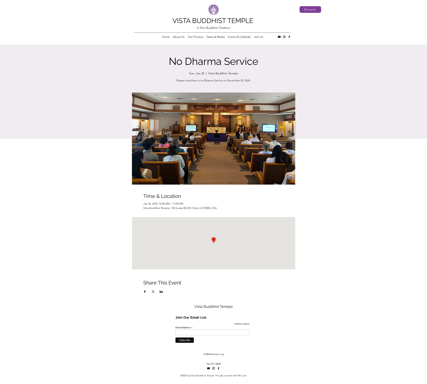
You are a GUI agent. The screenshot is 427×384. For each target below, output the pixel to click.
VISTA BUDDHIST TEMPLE (212, 21)
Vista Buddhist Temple (213, 306)
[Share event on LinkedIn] (161, 291)
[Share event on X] (153, 291)
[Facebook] (289, 37)
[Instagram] (284, 37)
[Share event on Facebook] (144, 291)
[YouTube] (279, 37)
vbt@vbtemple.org (213, 354)
